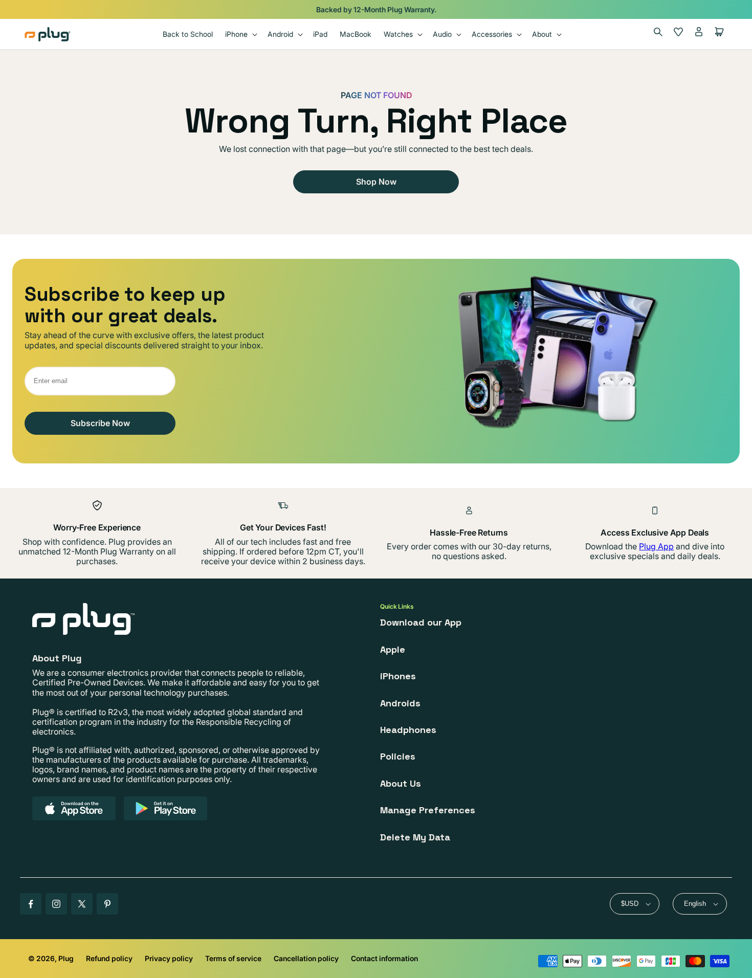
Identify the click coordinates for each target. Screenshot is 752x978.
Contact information (384, 958)
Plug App (656, 546)
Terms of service (233, 958)
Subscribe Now (100, 423)
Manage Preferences (427, 810)
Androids (400, 703)
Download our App (420, 622)
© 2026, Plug (51, 958)
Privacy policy (169, 958)
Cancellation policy (306, 958)
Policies (397, 756)
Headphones (408, 730)
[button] (240, 34)
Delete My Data (415, 837)
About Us (400, 783)
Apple (392, 649)
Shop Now (376, 181)
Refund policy (109, 958)
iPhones (398, 676)
